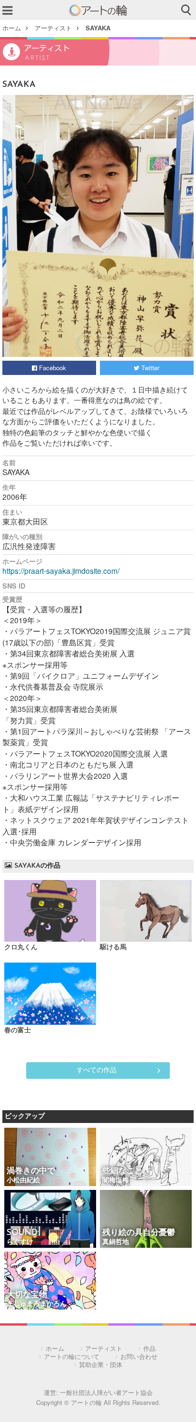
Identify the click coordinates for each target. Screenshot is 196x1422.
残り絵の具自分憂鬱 (138, 1233)
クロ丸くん (21, 947)
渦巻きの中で (31, 1171)
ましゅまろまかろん (37, 1304)
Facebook (51, 367)
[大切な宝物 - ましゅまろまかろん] (50, 1281)
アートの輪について (71, 1356)
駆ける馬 (113, 947)
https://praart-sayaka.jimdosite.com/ (60, 570)
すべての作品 (97, 1069)
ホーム (11, 27)
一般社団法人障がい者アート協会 (106, 1392)
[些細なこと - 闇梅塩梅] (146, 1157)
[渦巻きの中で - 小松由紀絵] (50, 1157)
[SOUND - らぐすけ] (50, 1219)
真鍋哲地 (115, 1242)
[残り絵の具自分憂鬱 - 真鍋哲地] (146, 1219)
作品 (149, 1348)
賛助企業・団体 (100, 1364)
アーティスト (53, 27)
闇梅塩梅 (115, 1180)
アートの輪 (98, 10)
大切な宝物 (27, 1295)
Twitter (149, 367)
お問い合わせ (138, 1356)
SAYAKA (98, 27)
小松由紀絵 (23, 1180)
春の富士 (17, 1030)
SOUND (22, 1233)
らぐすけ (20, 1242)
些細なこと (122, 1171)
